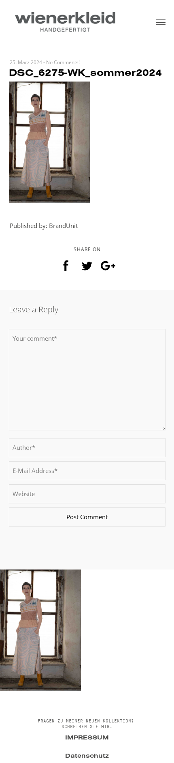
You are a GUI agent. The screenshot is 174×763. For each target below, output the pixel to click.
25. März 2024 (26, 62)
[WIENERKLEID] (65, 21)
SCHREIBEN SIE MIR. (87, 726)
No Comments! (63, 62)
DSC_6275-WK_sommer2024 (85, 74)
